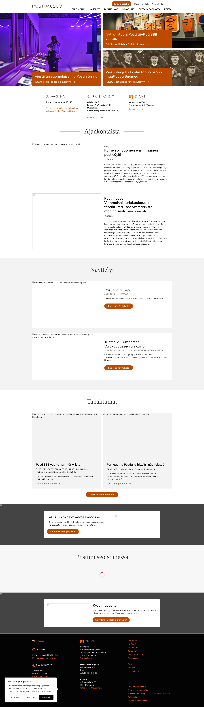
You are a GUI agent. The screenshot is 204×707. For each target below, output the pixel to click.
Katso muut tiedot (95, 117)
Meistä (168, 9)
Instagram (50, 111)
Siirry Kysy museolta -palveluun (111, 619)
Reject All (30, 697)
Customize (15, 697)
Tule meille (78, 9)
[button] (169, 3)
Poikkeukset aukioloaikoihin (58, 108)
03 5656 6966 (90, 655)
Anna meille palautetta (138, 690)
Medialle (145, 4)
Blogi (136, 4)
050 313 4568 (90, 673)
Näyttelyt (94, 9)
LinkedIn (72, 111)
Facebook (74, 108)
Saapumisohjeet (136, 109)
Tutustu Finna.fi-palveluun (63, 531)
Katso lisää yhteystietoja (91, 688)
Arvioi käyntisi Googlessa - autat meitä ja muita (149, 693)
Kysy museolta (121, 3)
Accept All (46, 697)
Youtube (65, 111)
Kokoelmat (128, 9)
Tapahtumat (111, 9)
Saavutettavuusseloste (138, 700)
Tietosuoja (132, 697)
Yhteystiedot (158, 4)
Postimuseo (133, 658)
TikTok (58, 111)
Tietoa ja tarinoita (149, 9)
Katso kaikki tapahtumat (102, 494)
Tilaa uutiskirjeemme (137, 686)
